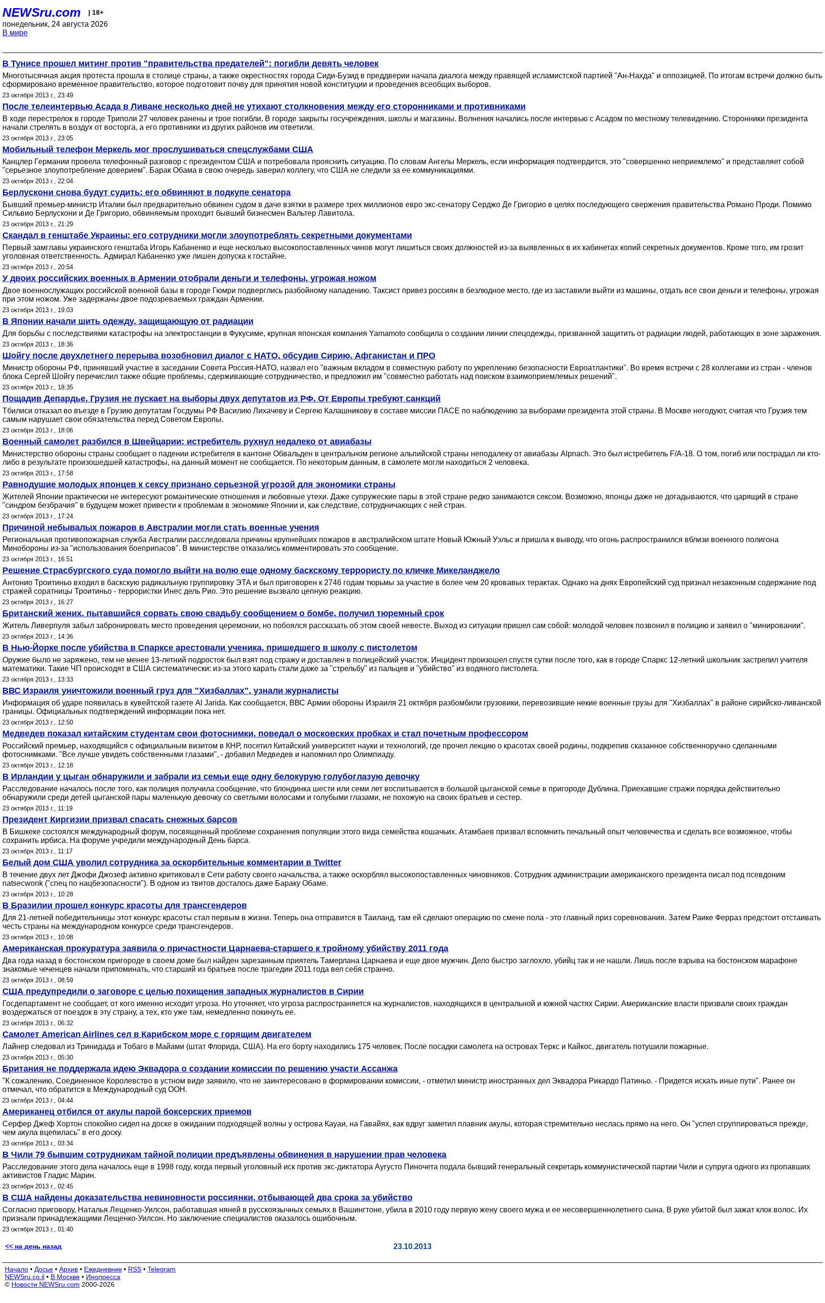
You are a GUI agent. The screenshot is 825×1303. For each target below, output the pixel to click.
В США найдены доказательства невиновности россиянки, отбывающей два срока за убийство (207, 1197)
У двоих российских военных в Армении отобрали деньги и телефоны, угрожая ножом (189, 278)
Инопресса (103, 1277)
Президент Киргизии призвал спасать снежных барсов (119, 819)
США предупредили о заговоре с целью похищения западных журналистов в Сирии (183, 991)
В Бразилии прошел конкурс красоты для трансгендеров (124, 905)
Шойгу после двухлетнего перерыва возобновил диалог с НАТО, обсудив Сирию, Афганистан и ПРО (218, 355)
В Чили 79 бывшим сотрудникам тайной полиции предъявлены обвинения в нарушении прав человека (224, 1154)
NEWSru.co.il (24, 1277)
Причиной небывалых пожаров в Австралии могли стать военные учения (160, 527)
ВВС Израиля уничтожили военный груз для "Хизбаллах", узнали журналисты (170, 690)
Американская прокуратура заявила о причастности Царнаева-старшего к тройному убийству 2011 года (225, 948)
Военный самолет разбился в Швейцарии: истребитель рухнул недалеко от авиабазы (186, 441)
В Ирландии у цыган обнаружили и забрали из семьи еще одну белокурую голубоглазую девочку (211, 776)
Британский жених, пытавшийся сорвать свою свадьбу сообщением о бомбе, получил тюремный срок (223, 613)
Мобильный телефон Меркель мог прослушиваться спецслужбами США (157, 149)
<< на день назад (33, 1246)
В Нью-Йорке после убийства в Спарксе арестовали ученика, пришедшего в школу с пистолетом (209, 647)
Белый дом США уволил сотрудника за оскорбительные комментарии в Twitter (171, 862)
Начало (16, 1269)
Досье (43, 1269)
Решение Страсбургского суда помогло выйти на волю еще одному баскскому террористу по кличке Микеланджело (251, 570)
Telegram (162, 1269)
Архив (68, 1269)
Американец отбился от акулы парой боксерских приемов (127, 1111)
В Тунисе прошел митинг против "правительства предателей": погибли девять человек (190, 63)
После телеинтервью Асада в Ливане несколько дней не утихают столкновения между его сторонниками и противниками (264, 106)
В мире (15, 33)
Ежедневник (103, 1269)
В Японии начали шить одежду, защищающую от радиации (128, 321)
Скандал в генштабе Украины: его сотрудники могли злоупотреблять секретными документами (207, 235)
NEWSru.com (41, 12)
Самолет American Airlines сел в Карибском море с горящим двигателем (156, 1034)
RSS (134, 1269)
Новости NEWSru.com (45, 1284)
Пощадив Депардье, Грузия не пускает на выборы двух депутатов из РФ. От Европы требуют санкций (221, 398)
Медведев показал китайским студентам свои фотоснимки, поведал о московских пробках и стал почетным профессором (265, 733)
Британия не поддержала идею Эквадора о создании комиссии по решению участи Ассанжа (200, 1068)
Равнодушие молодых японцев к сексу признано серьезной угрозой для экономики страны (198, 484)
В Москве (65, 1277)
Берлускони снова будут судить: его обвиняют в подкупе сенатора (146, 192)
